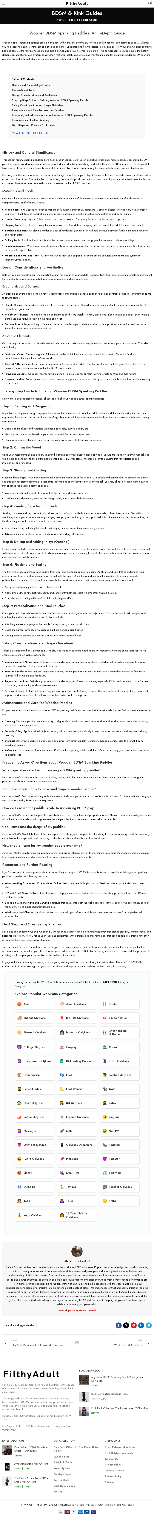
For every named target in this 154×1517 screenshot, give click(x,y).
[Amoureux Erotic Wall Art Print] (7, 1467)
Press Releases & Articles (120, 1447)
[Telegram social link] (149, 1325)
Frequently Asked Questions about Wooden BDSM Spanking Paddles (53, 115)
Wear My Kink (62, 1468)
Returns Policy (113, 1476)
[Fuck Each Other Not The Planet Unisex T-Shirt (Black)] (84, 1411)
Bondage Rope (62, 1474)
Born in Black (61, 1480)
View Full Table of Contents (31, 133)
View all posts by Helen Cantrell (77, 1310)
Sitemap (110, 1482)
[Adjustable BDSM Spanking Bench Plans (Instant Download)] (84, 1381)
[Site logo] (77, 3)
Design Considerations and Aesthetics (34, 95)
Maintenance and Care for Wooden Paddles (38, 110)
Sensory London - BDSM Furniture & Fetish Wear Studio (107, 1504)
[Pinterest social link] (134, 1325)
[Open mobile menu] (4, 4)
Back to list (77, 1343)
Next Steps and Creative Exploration (33, 125)
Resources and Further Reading (30, 120)
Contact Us (111, 1459)
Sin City (58, 1491)
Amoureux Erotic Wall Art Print (31, 1463)
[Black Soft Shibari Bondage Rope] (84, 1397)
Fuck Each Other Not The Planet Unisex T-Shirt (77, 1449)
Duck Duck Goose (64, 1486)
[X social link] (126, 1325)
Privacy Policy (113, 1464)
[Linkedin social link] (141, 1325)
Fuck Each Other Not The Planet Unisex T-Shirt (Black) (121, 1408)
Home (60, 20)
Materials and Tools (23, 90)
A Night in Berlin (63, 1462)
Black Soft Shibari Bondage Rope (109, 1394)
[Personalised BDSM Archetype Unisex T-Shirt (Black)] (7, 1451)
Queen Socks (61, 1456)
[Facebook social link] (119, 1325)
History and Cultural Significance (31, 85)
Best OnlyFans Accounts (119, 1453)
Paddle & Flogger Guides (82, 20)
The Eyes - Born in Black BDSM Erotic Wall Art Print (31, 1480)
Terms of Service (115, 1470)
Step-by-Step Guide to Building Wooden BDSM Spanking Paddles (50, 100)
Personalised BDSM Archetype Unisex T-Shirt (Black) (31, 1449)
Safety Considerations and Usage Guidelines (38, 105)
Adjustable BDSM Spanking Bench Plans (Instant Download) (117, 1379)
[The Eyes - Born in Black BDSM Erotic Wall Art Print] (7, 1482)
